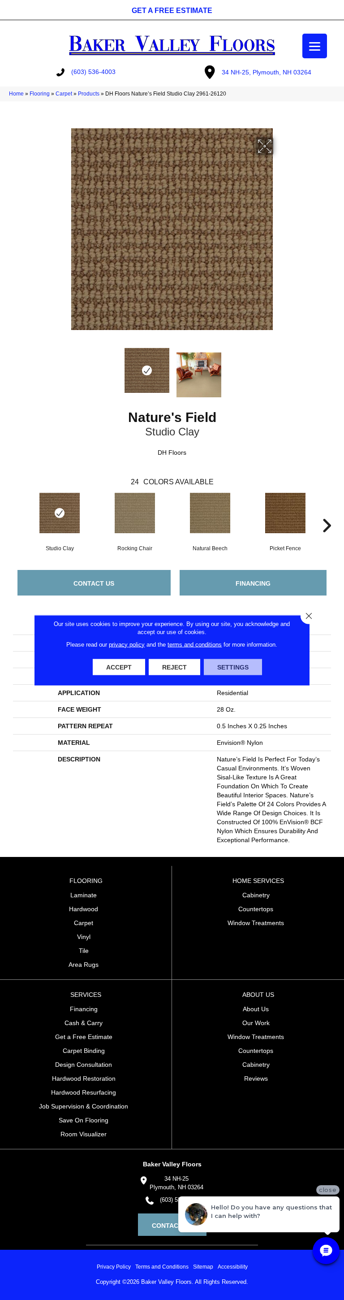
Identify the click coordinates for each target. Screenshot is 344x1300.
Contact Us (93, 583)
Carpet (64, 94)
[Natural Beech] (210, 513)
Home (16, 94)
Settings (233, 666)
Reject (174, 666)
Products (88, 94)
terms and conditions (195, 644)
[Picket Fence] (285, 513)
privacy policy (127, 644)
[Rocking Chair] (134, 513)
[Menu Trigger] (314, 46)
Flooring (40, 94)
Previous (64, 370)
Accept (119, 666)
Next (279, 370)
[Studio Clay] (59, 513)
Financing (253, 583)
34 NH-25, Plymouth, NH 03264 (266, 72)
